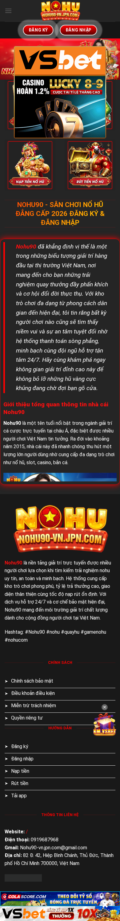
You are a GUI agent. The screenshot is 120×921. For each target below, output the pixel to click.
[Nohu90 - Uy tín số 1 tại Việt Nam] (60, 11)
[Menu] (8, 10)
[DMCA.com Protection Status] (23, 877)
